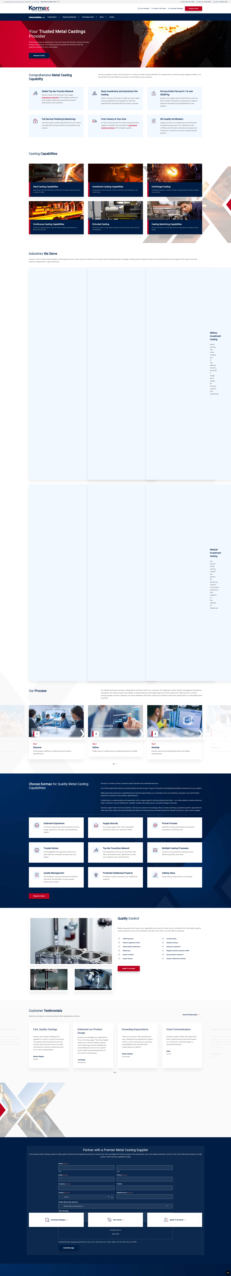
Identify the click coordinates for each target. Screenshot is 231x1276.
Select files (115, 1234)
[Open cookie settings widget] (228, 1273)
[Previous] (191, 732)
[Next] (201, 732)
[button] (43, 17)
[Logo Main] (39, 8)
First (59, 1171)
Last (118, 1171)
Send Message (68, 1248)
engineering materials (50, 97)
